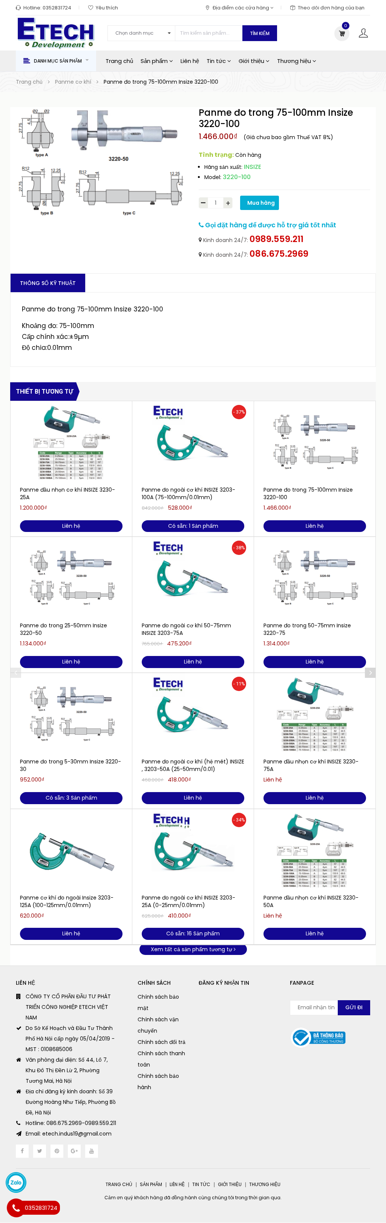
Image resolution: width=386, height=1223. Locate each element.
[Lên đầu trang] (370, 1198)
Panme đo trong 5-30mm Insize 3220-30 (70, 765)
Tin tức (217, 61)
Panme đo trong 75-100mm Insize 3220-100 (308, 493)
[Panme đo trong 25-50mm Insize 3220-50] (71, 578)
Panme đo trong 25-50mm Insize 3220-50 (63, 629)
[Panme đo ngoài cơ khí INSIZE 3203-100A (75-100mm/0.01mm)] (193, 442)
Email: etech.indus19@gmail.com (69, 1133)
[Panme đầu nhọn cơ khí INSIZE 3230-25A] (71, 442)
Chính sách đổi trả (161, 1042)
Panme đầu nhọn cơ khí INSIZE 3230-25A (67, 493)
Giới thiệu (252, 61)
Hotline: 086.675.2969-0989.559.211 (71, 1123)
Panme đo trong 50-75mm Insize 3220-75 (307, 629)
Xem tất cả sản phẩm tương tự (192, 949)
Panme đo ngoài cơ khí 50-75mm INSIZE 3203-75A (186, 629)
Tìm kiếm (260, 33)
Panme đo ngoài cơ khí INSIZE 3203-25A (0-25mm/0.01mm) (188, 901)
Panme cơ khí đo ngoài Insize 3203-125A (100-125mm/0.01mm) (66, 901)
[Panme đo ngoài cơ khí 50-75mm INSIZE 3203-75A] (193, 578)
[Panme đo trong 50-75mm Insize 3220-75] (315, 578)
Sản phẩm (155, 61)
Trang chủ (119, 61)
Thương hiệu (294, 61)
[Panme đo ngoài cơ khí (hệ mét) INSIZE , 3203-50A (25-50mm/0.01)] (193, 714)
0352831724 (57, 7)
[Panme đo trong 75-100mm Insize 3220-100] (315, 442)
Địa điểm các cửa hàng (241, 7)
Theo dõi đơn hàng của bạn (331, 7)
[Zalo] (16, 1182)
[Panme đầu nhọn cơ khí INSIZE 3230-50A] (315, 850)
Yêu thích (107, 7)
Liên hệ (190, 61)
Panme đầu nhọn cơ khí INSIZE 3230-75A (310, 765)
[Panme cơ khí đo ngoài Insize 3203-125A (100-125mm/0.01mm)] (71, 850)
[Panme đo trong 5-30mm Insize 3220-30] (71, 714)
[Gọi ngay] (16, 1207)
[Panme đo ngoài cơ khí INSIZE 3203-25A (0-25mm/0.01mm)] (193, 850)
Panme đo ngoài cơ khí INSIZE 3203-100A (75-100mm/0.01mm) (188, 493)
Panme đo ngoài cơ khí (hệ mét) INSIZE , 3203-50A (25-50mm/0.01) (193, 765)
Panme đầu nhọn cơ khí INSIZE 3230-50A (310, 901)
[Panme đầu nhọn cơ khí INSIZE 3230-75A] (315, 714)
